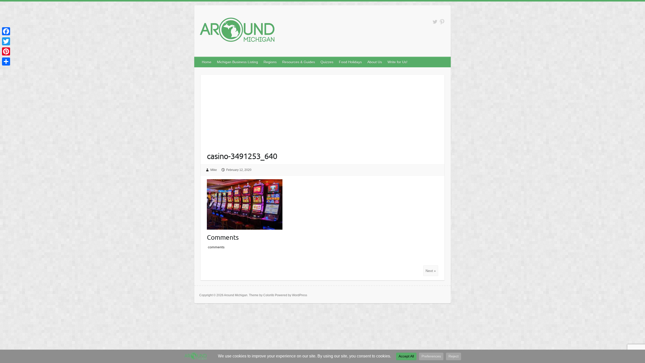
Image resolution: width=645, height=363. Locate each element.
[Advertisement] (322, 110)
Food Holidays (350, 62)
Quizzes (326, 62)
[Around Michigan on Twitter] (435, 22)
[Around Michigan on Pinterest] (442, 22)
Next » (431, 271)
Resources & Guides (298, 62)
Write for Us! (397, 62)
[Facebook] (6, 31)
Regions (270, 62)
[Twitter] (6, 41)
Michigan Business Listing (237, 62)
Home (206, 62)
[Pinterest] (6, 51)
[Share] (6, 61)
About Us (374, 62)
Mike (213, 170)
